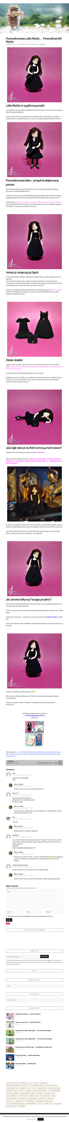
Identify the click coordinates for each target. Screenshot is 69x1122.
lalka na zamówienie (11, 754)
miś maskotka (23, 1083)
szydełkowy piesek (12, 1090)
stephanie (15, 835)
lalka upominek (47, 754)
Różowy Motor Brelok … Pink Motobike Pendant (27, 1055)
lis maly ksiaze (23, 1096)
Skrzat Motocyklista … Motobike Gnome (25, 1064)
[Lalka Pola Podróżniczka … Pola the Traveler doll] (10, 1016)
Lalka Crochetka (21, 44)
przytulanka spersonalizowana (15, 1103)
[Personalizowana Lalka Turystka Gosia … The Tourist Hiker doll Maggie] (10, 1041)
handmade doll (20, 1101)
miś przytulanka (11, 1106)
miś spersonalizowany (54, 1088)
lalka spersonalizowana (36, 754)
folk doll (21, 1090)
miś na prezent (30, 1101)
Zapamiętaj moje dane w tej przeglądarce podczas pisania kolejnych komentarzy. (30, 916)
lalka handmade (37, 752)
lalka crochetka (41, 1088)
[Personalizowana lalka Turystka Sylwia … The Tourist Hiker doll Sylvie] (10, 1032)
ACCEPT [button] (41, 1119)
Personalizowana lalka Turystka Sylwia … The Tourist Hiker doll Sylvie (33, 1030)
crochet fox (47, 1103)
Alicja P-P (15, 793)
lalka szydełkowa (32, 1098)
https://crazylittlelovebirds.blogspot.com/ (23, 848)
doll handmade (29, 752)
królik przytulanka (12, 1083)
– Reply (29, 775)
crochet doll (21, 752)
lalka (28, 1088)
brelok (54, 1096)
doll (33, 1088)
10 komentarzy (41, 44)
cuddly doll (42, 1098)
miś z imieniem (21, 1106)
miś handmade (43, 1083)
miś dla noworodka (12, 1096)
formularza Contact (51, 617)
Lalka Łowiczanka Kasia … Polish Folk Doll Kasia (27, 1022)
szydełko (28, 1090)
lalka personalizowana (23, 754)
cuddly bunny (39, 1101)
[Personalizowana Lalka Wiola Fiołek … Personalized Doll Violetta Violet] (10, 1049)
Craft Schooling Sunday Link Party (35, 716)
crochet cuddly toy (51, 1085)
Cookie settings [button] (31, 1119)
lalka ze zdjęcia (56, 754)
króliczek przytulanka (39, 1090)
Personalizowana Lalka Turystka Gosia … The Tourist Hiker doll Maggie (33, 1039)
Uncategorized (32, 44)
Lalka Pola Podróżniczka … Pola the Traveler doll (27, 1014)
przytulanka (21, 1098)
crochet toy (25, 1085)
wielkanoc (39, 1093)
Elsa (13, 817)
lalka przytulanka (49, 1093)
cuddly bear (48, 1101)
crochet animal (11, 1088)
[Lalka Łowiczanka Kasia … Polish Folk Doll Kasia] (10, 1024)
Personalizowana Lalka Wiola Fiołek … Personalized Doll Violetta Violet (33, 1047)
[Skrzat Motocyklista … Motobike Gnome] (10, 1066)
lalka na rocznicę (56, 752)
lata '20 (40, 1103)
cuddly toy (51, 1098)
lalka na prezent (46, 752)
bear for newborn (31, 1103)
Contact (34, 971)
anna (13, 773)
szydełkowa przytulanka (27, 1093)
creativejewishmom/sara (20, 865)
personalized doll (10, 756)
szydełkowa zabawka (12, 1093)
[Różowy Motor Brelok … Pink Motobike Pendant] (10, 1057)
